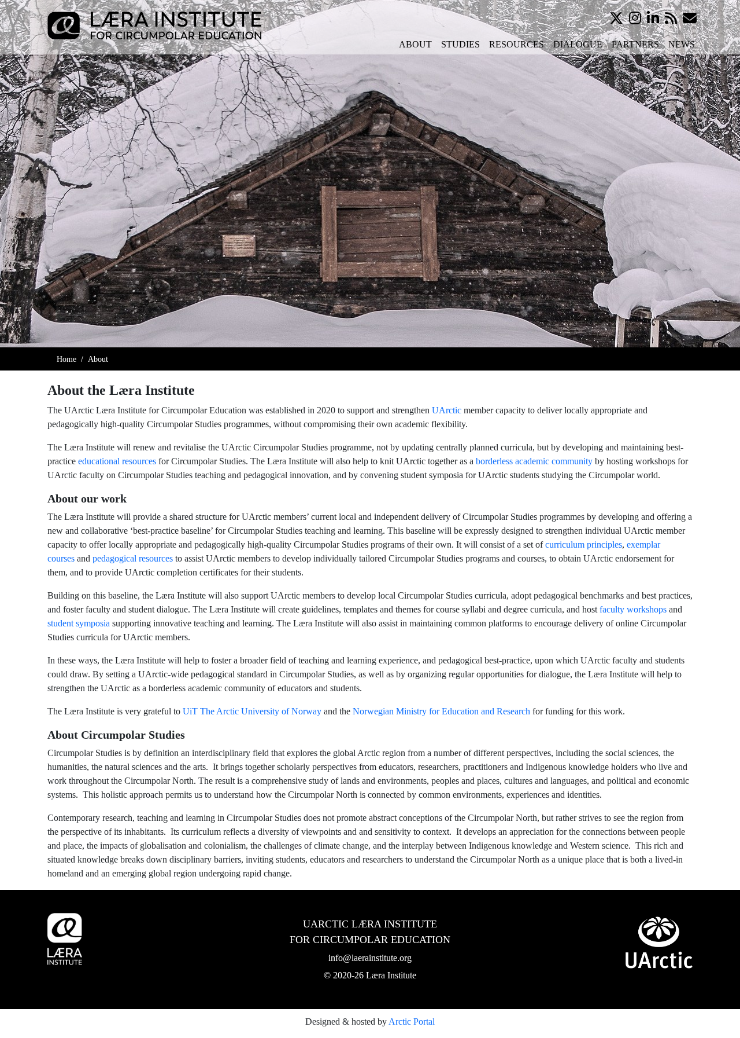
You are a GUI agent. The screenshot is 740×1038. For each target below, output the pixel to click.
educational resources (117, 461)
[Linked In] (653, 18)
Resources (516, 44)
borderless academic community (534, 461)
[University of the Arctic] (659, 942)
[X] (616, 18)
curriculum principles (583, 544)
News (681, 44)
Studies (460, 44)
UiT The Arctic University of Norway (252, 711)
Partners (635, 44)
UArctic (446, 410)
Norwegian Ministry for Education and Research (441, 711)
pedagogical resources (132, 558)
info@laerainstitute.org (370, 958)
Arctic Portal (411, 1021)
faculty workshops (633, 609)
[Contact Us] (690, 18)
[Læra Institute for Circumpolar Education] (154, 25)
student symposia (78, 623)
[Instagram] (635, 18)
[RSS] (671, 18)
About (415, 44)
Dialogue (577, 44)
